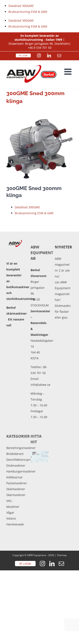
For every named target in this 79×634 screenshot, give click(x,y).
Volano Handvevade (15, 521)
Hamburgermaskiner (15, 471)
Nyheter (63, 246)
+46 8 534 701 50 (39, 48)
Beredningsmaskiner (15, 448)
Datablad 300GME (21, 6)
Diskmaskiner (15, 465)
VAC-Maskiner (12, 504)
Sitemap (62, 555)
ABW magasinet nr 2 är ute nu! (62, 267)
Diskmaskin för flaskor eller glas (63, 311)
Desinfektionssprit (15, 460)
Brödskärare (15, 454)
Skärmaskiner (15, 495)
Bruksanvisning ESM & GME (27, 12)
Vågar (10, 513)
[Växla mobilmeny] (68, 71)
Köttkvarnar (14, 477)
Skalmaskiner (15, 489)
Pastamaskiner (15, 483)
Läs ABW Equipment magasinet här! (62, 291)
